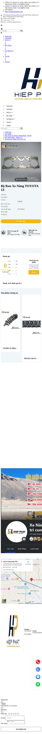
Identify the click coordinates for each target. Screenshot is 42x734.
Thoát (3, 704)
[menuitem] (23, 36)
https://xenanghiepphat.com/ (14, 11)
